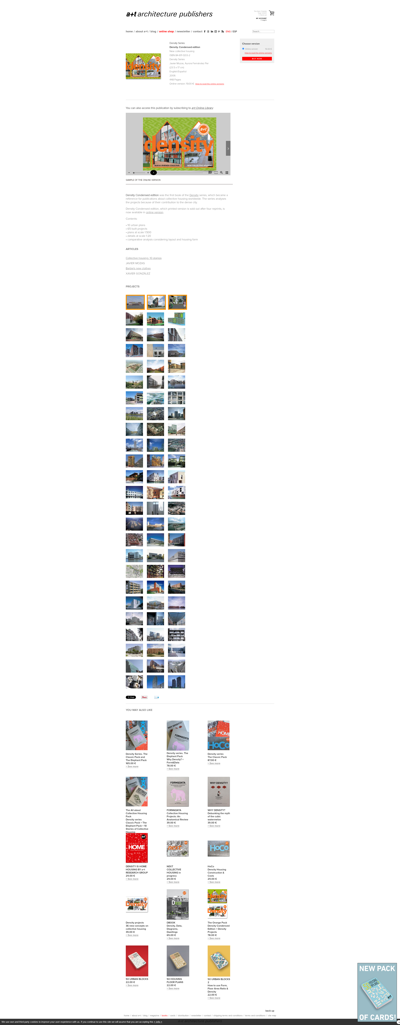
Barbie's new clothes (138, 268)
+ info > (158, 1021)
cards (172, 1016)
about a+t (142, 31)
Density (194, 195)
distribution (183, 1016)
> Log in (264, 20)
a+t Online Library (202, 108)
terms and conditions (255, 1016)
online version (154, 212)
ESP (235, 31)
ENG (228, 31)
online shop (166, 31)
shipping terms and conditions (228, 1016)
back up (269, 1011)
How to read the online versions (209, 84)
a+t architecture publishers (173, 14)
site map (272, 1016)
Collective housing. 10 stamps (144, 258)
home (129, 31)
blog (153, 31)
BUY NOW (257, 59)
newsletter (183, 31)
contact (197, 31)
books (165, 1016)
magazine (154, 1016)
